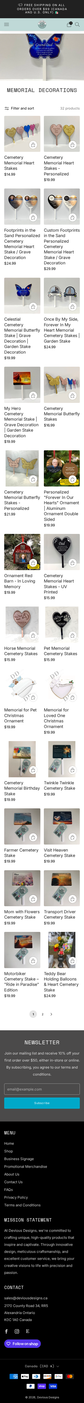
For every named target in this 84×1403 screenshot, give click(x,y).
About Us (11, 1174)
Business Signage (19, 1159)
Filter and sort (22, 108)
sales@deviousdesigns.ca (25, 1298)
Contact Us (13, 1182)
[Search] (77, 24)
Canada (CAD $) (39, 1366)
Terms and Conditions (22, 1205)
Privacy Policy (16, 1197)
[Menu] (6, 24)
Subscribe (42, 1103)
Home (9, 1143)
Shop (8, 1151)
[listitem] (42, 9)
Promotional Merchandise (25, 1166)
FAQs (8, 1189)
